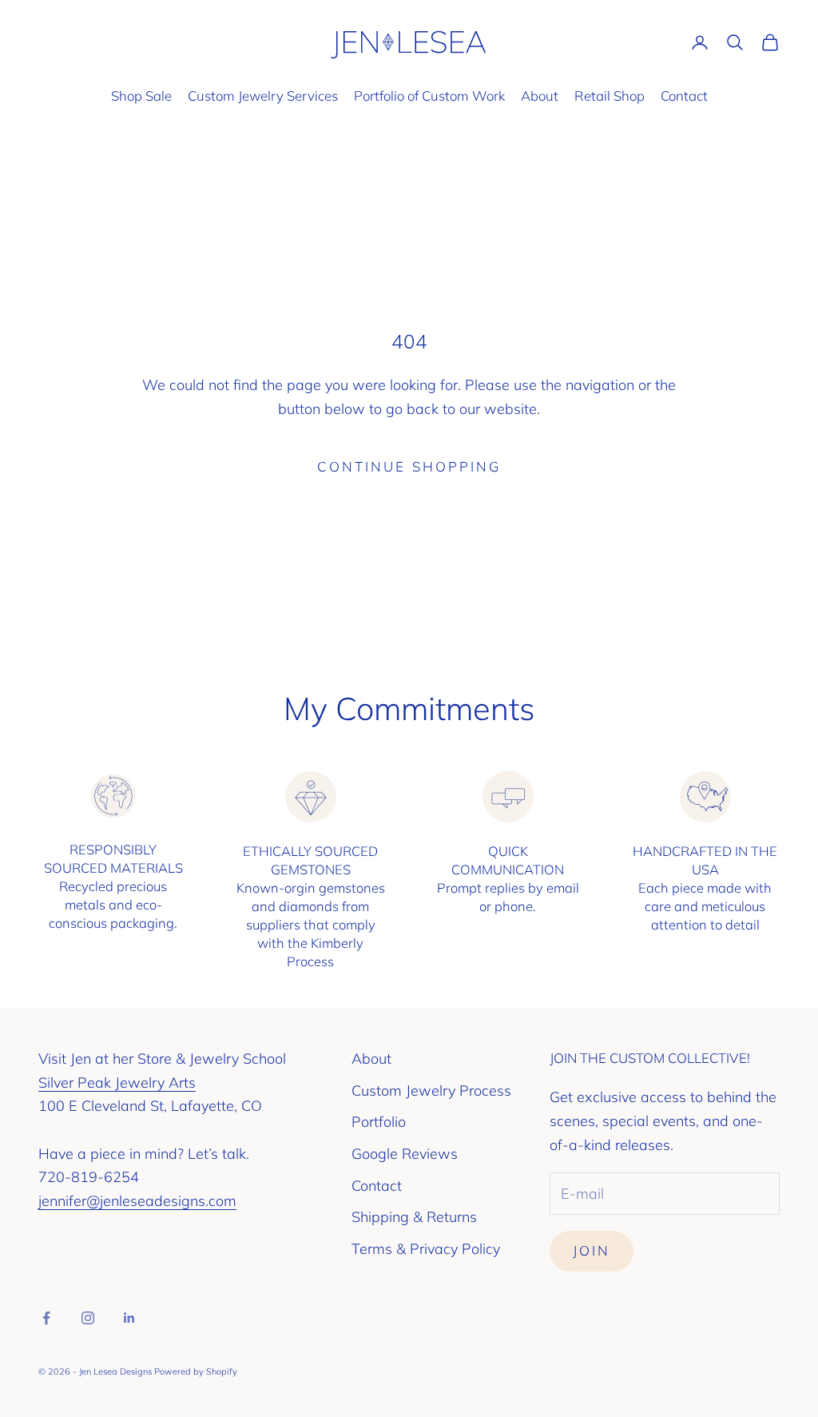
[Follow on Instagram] (88, 1318)
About (539, 95)
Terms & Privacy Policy (425, 1249)
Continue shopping (409, 466)
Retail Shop (609, 95)
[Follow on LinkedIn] (129, 1318)
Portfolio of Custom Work (429, 95)
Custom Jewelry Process (431, 1090)
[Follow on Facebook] (46, 1318)
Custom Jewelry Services (263, 95)
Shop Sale (141, 95)
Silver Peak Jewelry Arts (117, 1082)
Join (591, 1250)
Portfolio (378, 1122)
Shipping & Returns (414, 1217)
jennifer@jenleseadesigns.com (137, 1201)
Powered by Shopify (195, 1371)
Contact (684, 95)
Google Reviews (404, 1153)
